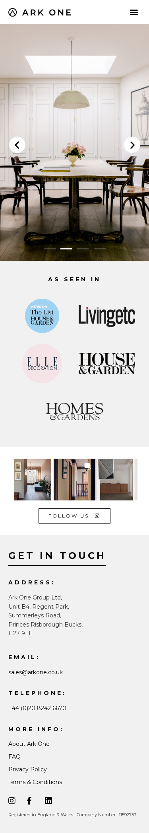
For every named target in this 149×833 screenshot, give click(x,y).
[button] (134, 12)
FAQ (14, 756)
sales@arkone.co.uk (35, 672)
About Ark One (29, 743)
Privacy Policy (27, 769)
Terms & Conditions (35, 782)
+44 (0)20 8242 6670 (37, 708)
